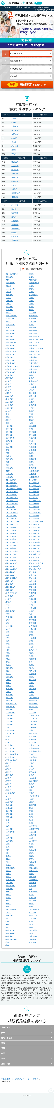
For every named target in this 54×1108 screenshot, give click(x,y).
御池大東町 (10, 880)
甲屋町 (14, 154)
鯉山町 (8, 784)
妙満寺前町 (10, 325)
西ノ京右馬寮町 (35, 566)
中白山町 (32, 602)
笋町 (30, 662)
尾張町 (8, 862)
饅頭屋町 (14, 213)
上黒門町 (9, 838)
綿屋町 (31, 274)
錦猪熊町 (32, 584)
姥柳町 (31, 904)
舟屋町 (8, 414)
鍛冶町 (8, 853)
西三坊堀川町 (11, 578)
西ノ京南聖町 (34, 516)
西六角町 (32, 468)
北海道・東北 (6, 1027)
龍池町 (8, 653)
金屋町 (8, 847)
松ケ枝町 (14, 205)
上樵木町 (32, 835)
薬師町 (31, 307)
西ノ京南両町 (11, 483)
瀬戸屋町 (9, 677)
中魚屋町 (32, 608)
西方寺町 (32, 772)
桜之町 (14, 209)
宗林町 (8, 674)
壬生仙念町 (10, 360)
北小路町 (32, 805)
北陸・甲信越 (6, 1038)
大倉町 (8, 874)
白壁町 (8, 692)
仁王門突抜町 (11, 593)
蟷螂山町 (32, 617)
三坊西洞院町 (34, 748)
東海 (3, 1043)
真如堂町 (9, 689)
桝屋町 (8, 393)
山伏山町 (9, 301)
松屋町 (8, 384)
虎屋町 (31, 611)
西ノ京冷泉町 (11, 480)
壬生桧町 (9, 336)
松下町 (8, 387)
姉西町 (31, 933)
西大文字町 (10, 575)
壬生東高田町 (11, 342)
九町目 (8, 799)
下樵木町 (14, 126)
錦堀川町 (32, 581)
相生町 (8, 945)
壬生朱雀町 (10, 363)
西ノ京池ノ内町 (35, 569)
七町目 (8, 599)
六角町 (8, 280)
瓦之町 (31, 817)
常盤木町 (9, 617)
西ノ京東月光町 (12, 504)
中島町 (8, 608)
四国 (3, 1059)
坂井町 (31, 769)
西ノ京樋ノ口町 (12, 501)
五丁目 (8, 781)
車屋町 (8, 787)
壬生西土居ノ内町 (36, 348)
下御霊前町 (33, 722)
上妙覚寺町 (33, 826)
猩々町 (31, 695)
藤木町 (8, 420)
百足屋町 (32, 322)
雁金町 (14, 142)
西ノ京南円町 (34, 489)
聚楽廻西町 (10, 707)
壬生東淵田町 (34, 336)
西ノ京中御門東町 (13, 522)
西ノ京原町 (10, 507)
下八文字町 (33, 719)
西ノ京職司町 (34, 533)
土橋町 (8, 635)
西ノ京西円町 (11, 516)
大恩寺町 (32, 671)
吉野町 (31, 292)
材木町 (14, 138)
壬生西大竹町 (11, 351)
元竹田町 (32, 319)
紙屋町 (8, 826)
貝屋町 (8, 859)
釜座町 (8, 844)
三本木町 (9, 745)
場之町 (8, 453)
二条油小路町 (34, 477)
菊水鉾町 (9, 811)
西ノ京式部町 (11, 539)
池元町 (31, 924)
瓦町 (8, 820)
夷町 (30, 889)
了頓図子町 (10, 289)
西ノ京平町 (33, 498)
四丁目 (8, 292)
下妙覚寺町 (10, 713)
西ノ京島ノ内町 (35, 536)
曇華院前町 (15, 193)
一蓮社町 (14, 221)
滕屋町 (14, 150)
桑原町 (31, 784)
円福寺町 (9, 883)
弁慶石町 (32, 405)
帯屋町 (8, 865)
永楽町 (31, 895)
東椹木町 (32, 438)
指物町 (8, 763)
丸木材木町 (33, 381)
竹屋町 (8, 662)
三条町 (31, 754)
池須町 (8, 927)
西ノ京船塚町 (34, 495)
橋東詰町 (32, 459)
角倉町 (8, 683)
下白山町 (9, 722)
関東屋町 (9, 817)
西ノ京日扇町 (34, 504)
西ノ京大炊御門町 (36, 563)
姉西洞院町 (10, 933)
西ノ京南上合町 (35, 486)
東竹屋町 (32, 435)
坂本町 (8, 769)
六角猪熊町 (10, 283)
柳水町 (31, 289)
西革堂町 (32, 578)
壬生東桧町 (10, 340)
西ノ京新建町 (11, 533)
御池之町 (32, 877)
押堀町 (31, 865)
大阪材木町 (33, 871)
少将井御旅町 (34, 698)
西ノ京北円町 (11, 554)
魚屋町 (8, 906)
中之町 (8, 605)
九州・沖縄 (5, 1064)
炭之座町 (32, 680)
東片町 (8, 444)
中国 (3, 1053)
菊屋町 (31, 808)
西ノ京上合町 (34, 557)
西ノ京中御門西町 (36, 522)
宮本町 (31, 325)
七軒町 (8, 736)
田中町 (8, 650)
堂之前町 (14, 170)
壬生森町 (32, 328)
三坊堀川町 (10, 748)
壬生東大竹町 (34, 342)
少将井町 (9, 698)
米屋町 (14, 189)
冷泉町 (31, 286)
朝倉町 (8, 942)
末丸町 (8, 686)
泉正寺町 (14, 134)
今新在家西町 (34, 910)
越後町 (8, 895)
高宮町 (8, 665)
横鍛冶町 (9, 295)
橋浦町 (31, 465)
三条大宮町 (10, 757)
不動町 (31, 414)
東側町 (31, 441)
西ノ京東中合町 (35, 501)
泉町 (8, 921)
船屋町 (31, 411)
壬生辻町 (9, 357)
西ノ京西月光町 (35, 513)
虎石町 (8, 614)
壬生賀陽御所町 (35, 366)
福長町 (31, 423)
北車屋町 (14, 197)
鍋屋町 (14, 122)
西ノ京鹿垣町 (34, 539)
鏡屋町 (31, 856)
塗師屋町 (9, 468)
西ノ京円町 (10, 566)
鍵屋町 (14, 217)
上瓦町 (31, 838)
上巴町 (8, 835)
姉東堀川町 (10, 930)
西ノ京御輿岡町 (12, 492)
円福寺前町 (33, 880)
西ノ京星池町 (34, 492)
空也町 (31, 793)
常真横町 (9, 695)
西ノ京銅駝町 (11, 528)
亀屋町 (31, 823)
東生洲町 (32, 447)
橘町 (8, 656)
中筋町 (31, 605)
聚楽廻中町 (33, 707)
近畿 (3, 1048)
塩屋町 (8, 742)
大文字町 (9, 668)
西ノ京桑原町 (11, 548)
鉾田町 (31, 402)
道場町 (8, 623)
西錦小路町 (10, 572)
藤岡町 (31, 420)
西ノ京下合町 (11, 536)
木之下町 (9, 802)
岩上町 (31, 906)
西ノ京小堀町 (11, 545)
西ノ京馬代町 (34, 507)
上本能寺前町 (34, 829)
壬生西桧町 (10, 348)
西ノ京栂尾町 (34, 524)
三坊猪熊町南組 (35, 751)
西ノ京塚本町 (34, 531)
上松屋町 (9, 829)
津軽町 (8, 638)
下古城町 (9, 719)
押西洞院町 (10, 868)
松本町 (31, 384)
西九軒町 (9, 581)
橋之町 (8, 462)
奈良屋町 (14, 181)
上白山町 (32, 832)
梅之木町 (14, 130)
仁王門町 (32, 593)
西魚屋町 (9, 590)
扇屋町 (8, 877)
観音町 (31, 814)
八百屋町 (14, 240)
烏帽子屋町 (15, 229)
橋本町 (31, 456)
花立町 (31, 453)
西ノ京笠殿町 (34, 560)
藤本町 (8, 417)
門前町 (31, 310)
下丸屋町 (32, 713)
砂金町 (31, 710)
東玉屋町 (9, 435)
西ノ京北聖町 (11, 495)
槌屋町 (31, 632)
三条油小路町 (11, 760)
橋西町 (31, 462)
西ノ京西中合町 (35, 510)
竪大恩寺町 (33, 650)
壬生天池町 (33, 369)
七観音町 (14, 236)
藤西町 (31, 417)
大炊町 (31, 874)
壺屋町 (8, 632)
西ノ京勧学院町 (35, 554)
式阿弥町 (32, 739)
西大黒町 (32, 575)
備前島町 (32, 426)
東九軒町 (9, 441)
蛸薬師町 (32, 659)
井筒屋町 (14, 162)
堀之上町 (14, 146)
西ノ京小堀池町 (35, 545)
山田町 (8, 304)
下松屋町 (9, 715)
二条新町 (32, 474)
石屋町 (31, 921)
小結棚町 (32, 778)
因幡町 (8, 913)
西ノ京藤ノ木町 (12, 498)
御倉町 (31, 375)
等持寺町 (32, 623)
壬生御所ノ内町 (12, 366)
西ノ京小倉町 (11, 563)
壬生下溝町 (33, 363)
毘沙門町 (9, 429)
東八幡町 (32, 432)
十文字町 (9, 710)
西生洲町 (32, 590)
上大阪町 (9, 841)
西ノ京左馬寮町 (35, 542)
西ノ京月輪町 (11, 531)
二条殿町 (9, 474)
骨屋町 (14, 233)
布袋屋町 (9, 402)
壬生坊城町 (10, 333)
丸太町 (8, 381)
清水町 (31, 730)
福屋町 (8, 423)
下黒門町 (32, 724)
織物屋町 (32, 862)
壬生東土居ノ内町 (36, 340)
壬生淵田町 (33, 333)
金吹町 (8, 796)
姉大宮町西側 (11, 939)
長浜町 (8, 602)
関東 (3, 1033)
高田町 (31, 665)
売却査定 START (28, 84)
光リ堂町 (9, 432)
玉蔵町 (8, 647)
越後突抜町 (33, 892)
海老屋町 (32, 886)
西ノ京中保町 (34, 519)
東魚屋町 (9, 447)
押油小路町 (33, 868)
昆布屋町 (9, 775)
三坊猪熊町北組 (12, 754)
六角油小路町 (34, 283)
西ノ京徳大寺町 (12, 524)
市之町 (8, 919)
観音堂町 (9, 814)
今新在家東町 (11, 910)
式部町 (8, 739)
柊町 (8, 450)
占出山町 (32, 898)
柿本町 (8, 856)
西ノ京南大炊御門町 (14, 489)
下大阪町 (32, 728)
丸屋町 (31, 378)
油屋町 (31, 927)
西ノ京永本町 (11, 519)
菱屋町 (31, 429)
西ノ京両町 (33, 480)
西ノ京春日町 (11, 560)
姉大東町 (9, 936)
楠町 (30, 790)
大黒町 (8, 671)
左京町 (31, 766)
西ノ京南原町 (34, 483)
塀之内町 (9, 408)
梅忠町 (8, 904)
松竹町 (31, 692)
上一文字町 (33, 841)
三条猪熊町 (33, 757)
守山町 (8, 313)
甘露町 (31, 811)
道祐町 (8, 620)
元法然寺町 (10, 319)
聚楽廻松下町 (11, 704)
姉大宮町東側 (34, 936)
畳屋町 (31, 656)
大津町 (8, 871)
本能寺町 (9, 396)
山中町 (31, 301)
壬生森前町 (10, 331)
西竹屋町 (32, 572)
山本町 (31, 298)
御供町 (31, 859)
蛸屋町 (8, 659)
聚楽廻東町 (33, 704)
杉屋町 (31, 683)
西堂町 (8, 680)
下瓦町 (8, 728)
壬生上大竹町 (11, 369)
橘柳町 (31, 653)
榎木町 (8, 892)
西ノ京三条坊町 (12, 542)
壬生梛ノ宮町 (34, 351)
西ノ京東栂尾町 (12, 274)
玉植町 (31, 647)
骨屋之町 (9, 399)
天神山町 (9, 626)
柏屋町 (14, 119)
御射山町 (14, 174)
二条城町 (9, 477)
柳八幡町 (9, 307)
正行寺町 (9, 701)
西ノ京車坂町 (34, 548)
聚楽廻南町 (33, 701)
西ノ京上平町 (11, 557)
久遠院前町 (10, 793)
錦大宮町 (9, 584)
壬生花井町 (33, 345)
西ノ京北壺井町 (12, 551)
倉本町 (31, 787)
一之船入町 (33, 915)
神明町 (31, 686)
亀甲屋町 (9, 805)
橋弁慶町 (14, 225)
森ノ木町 (32, 313)
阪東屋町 (32, 450)
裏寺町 (8, 898)
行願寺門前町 (34, 796)
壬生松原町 (33, 331)
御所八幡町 (33, 781)
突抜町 (31, 635)
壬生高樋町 (33, 357)
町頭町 (31, 390)
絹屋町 (31, 802)
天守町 (8, 629)
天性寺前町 (33, 626)
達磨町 (31, 644)
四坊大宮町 (33, 733)
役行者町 (32, 883)
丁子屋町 (32, 638)
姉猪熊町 (32, 939)
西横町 (8, 471)
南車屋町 (14, 177)
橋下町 (8, 465)
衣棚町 (31, 775)
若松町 (31, 277)
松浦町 (8, 390)
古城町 (8, 411)
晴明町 (31, 677)
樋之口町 (9, 426)
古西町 (31, 408)
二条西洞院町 (34, 471)
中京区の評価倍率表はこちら (35, 269)
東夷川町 (32, 444)
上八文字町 (10, 832)
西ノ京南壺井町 (12, 486)
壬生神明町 (33, 360)
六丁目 (8, 286)
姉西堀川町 (33, 930)
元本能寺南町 (11, 316)
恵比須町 (9, 889)
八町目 (8, 456)
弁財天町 (9, 405)
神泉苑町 (32, 689)
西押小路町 (10, 587)
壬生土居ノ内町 (35, 354)
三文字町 (14, 166)
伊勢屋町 (32, 919)
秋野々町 (32, 942)
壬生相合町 (10, 372)
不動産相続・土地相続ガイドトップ (15, 1079)
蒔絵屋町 (32, 393)
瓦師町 (31, 820)
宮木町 (8, 328)
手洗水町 (32, 629)
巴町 (30, 614)
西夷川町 (32, 587)
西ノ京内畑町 (11, 569)
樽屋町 (8, 644)
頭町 (8, 850)
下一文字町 (10, 730)
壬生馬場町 (10, 345)
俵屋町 (31, 641)
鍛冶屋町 (32, 850)
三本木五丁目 (34, 745)
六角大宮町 (33, 280)
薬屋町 (8, 790)
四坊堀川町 (10, 733)
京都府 (35, 1079)
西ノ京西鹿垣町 (12, 513)
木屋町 (31, 799)
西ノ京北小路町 (35, 551)
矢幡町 (8, 298)
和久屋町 (9, 277)
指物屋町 (32, 760)
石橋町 (8, 924)
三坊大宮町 (10, 751)
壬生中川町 (10, 354)
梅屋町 (8, 901)
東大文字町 (10, 438)
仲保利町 (32, 599)
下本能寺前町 (34, 715)
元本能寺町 (33, 316)
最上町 (8, 322)
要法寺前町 (33, 295)
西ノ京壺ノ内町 (35, 528)
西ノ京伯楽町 (11, 510)
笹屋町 (31, 763)
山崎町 (14, 185)
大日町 (31, 668)
